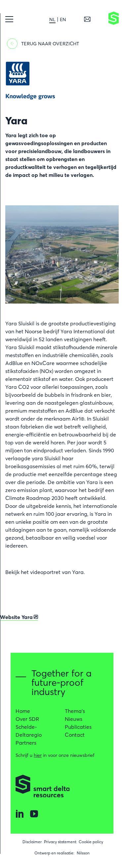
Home (23, 711)
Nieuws (73, 719)
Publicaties (78, 726)
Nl (52, 19)
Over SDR (27, 719)
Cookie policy (91, 841)
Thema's (75, 711)
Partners (26, 742)
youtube (34, 814)
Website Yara (16, 617)
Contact (75, 734)
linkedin (19, 814)
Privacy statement (60, 841)
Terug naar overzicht (50, 44)
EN (63, 19)
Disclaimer (32, 841)
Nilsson (83, 852)
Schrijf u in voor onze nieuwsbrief (55, 755)
